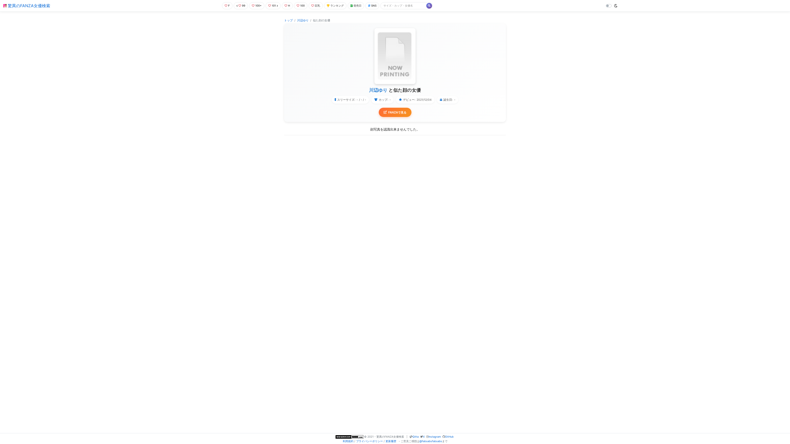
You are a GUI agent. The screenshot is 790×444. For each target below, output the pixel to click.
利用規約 (348, 441)
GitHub (449, 436)
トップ (288, 20)
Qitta (415, 436)
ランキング (337, 5)
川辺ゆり (303, 20)
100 (302, 5)
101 (274, 5)
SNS (373, 5)
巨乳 (317, 5)
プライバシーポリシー (369, 441)
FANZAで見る (397, 112)
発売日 (357, 5)
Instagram (435, 436)
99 (243, 5)
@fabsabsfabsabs (430, 441)
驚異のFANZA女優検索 (28, 5)
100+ (258, 5)
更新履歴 (391, 441)
